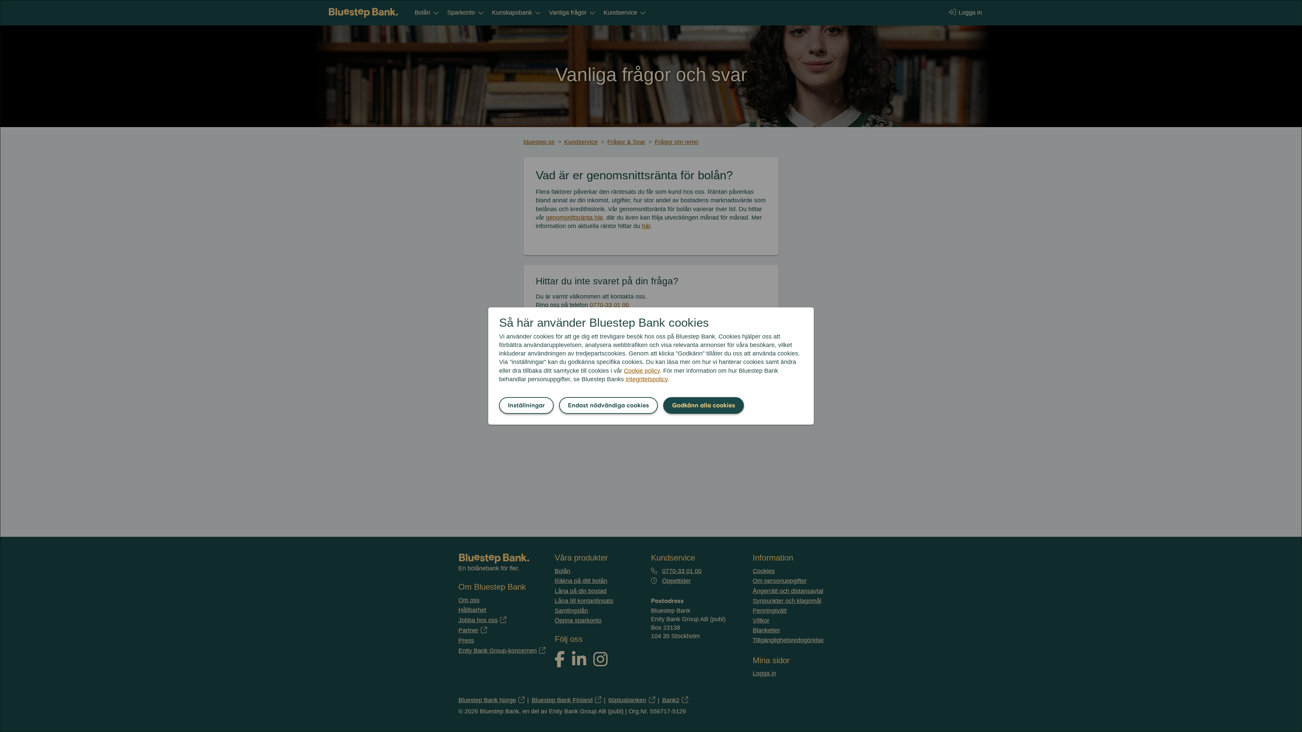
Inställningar (526, 405)
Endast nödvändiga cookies (608, 405)
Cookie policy (642, 370)
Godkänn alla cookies (703, 405)
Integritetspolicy (647, 379)
